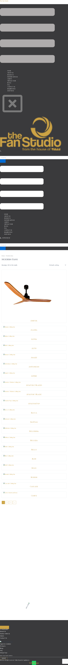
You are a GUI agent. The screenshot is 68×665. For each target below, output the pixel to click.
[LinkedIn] (8, 624)
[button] (27, 35)
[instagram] (6, 624)
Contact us (8, 230)
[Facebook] (4, 624)
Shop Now (10, 91)
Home (6, 214)
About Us (7, 216)
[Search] (3, 161)
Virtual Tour (8, 224)
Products (7, 218)
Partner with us (9, 220)
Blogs (6, 226)
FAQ (5, 228)
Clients (6, 222)
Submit (4, 658)
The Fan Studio (4, 1)
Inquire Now (8, 232)
